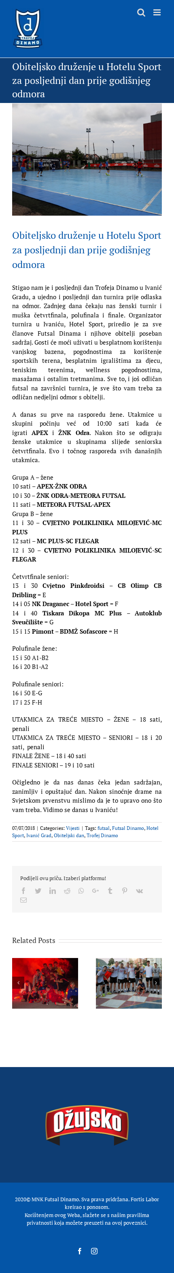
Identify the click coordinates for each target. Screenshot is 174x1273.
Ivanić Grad (38, 835)
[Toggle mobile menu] (157, 12)
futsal (104, 828)
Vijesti (73, 828)
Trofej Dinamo (102, 835)
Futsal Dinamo (128, 828)
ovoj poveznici (129, 1222)
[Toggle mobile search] (141, 12)
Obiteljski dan (69, 835)
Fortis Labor (145, 1199)
